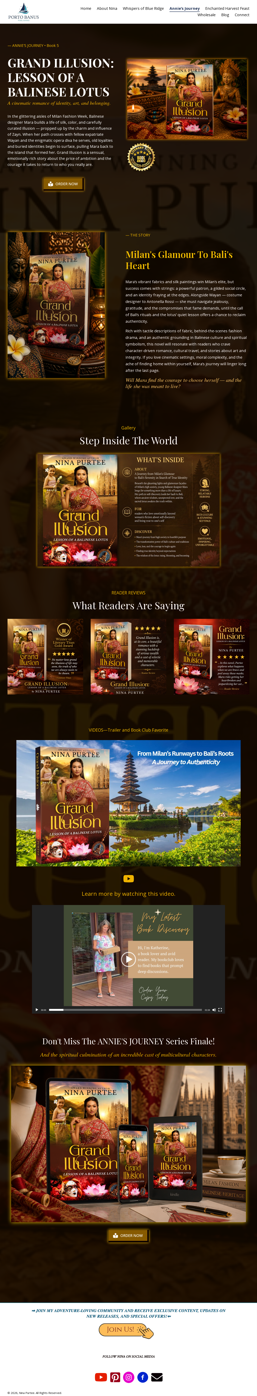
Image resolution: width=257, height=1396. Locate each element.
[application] (128, 959)
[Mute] (214, 1010)
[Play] (37, 1010)
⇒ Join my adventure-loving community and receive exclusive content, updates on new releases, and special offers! (128, 1313)
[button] (128, 959)
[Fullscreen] (220, 1010)
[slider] (125, 1010)
